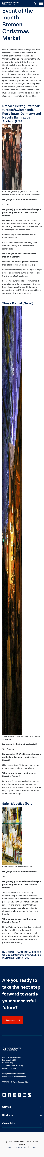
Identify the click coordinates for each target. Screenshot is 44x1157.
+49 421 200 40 (9, 1068)
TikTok (30, 1095)
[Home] (11, 4)
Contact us (10, 1020)
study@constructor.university (14, 1076)
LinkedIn (25, 1095)
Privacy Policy (21, 1147)
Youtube (4, 1095)
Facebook (9, 1095)
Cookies (33, 1147)
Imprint (11, 1147)
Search (35, 3)
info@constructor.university (13, 1074)
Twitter (19, 1095)
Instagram (14, 1095)
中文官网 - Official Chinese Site (15, 1082)
